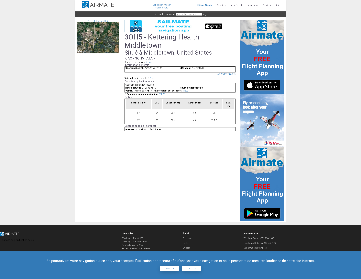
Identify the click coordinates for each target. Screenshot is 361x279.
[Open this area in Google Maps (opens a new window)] (82, 51)
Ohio (151, 78)
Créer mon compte (163, 6)
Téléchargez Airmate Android (134, 242)
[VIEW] (185, 90)
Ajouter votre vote (226, 74)
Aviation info (237, 5)
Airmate (150, 62)
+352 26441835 (267, 238)
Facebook (187, 238)
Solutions (221, 5)
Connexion (157, 5)
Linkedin (186, 248)
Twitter (186, 243)
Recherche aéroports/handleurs (136, 248)
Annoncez (253, 5)
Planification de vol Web (132, 245)
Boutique (267, 5)
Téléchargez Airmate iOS (132, 238)
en (277, 5)
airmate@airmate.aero (258, 248)
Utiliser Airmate (204, 5)
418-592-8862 (270, 243)
